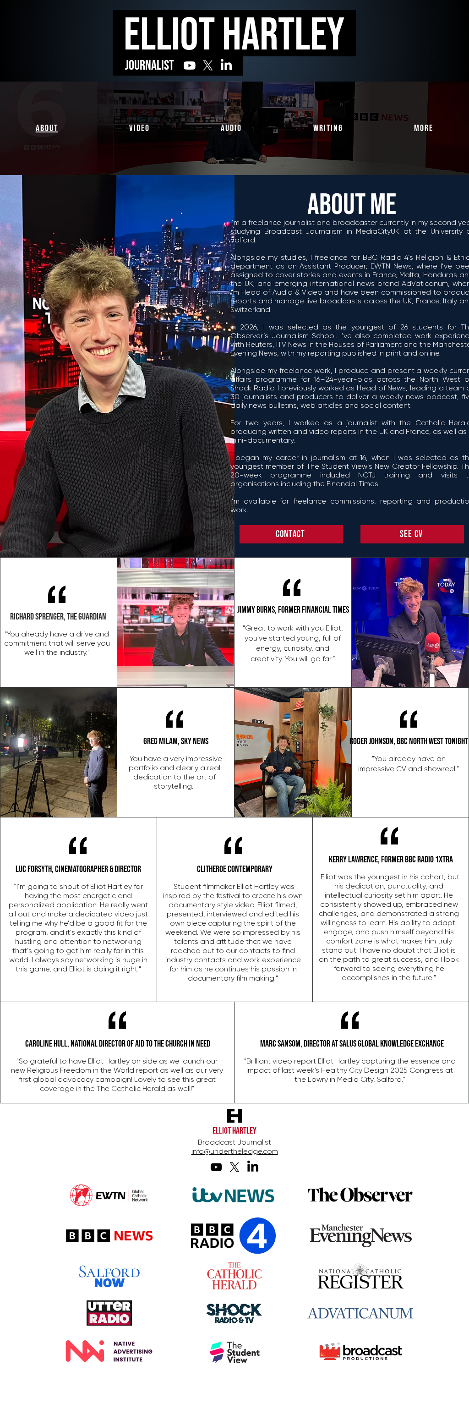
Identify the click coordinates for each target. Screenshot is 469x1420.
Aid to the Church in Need (172, 1043)
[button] (424, 128)
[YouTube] (216, 1167)
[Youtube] (189, 65)
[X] (208, 65)
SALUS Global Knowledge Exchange (391, 1043)
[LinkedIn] (226, 65)
